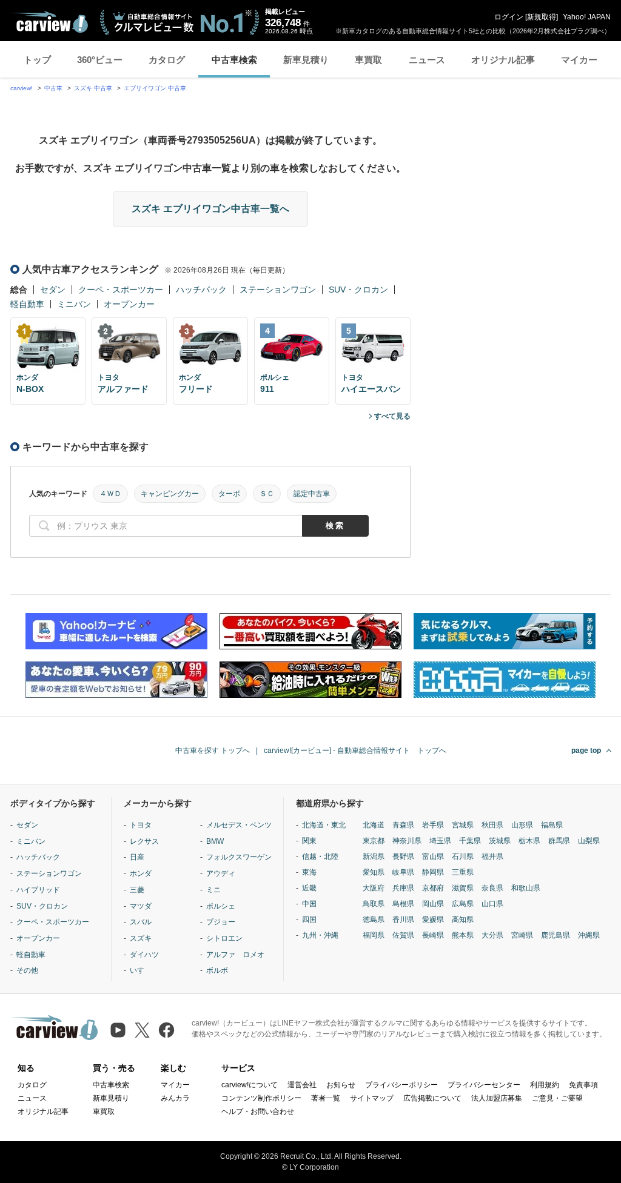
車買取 (368, 60)
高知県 (463, 919)
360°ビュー (100, 60)
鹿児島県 (555, 935)
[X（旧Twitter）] (142, 1030)
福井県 (492, 856)
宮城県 (463, 825)
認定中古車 (312, 493)
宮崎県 (522, 935)
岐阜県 (403, 872)
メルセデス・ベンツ (239, 825)
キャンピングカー (170, 493)
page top (586, 750)
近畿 (309, 888)
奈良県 (492, 888)
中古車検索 (234, 60)
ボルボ (217, 970)
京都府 (433, 888)
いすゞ (141, 970)
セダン (52, 289)
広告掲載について (432, 1098)
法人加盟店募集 (496, 1098)
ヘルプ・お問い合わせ (257, 1111)
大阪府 (373, 888)
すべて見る (392, 416)
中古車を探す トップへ (212, 750)
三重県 (463, 872)
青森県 (403, 825)
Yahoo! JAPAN (587, 17)
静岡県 (433, 872)
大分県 (492, 935)
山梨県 (589, 841)
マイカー (579, 60)
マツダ (141, 906)
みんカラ (175, 1098)
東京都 (373, 841)
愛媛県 (433, 919)
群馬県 (559, 841)
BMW (215, 841)
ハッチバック (201, 289)
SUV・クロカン (358, 289)
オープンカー (129, 304)
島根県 (403, 904)
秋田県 (492, 825)
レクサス (144, 841)
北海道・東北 (324, 825)
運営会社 (302, 1085)
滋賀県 (463, 888)
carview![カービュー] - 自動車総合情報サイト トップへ (355, 750)
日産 (137, 857)
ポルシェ (220, 906)
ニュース (427, 60)
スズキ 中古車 (93, 88)
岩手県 (433, 825)
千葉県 (470, 841)
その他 (27, 970)
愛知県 (373, 872)
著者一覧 (325, 1098)
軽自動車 (27, 304)
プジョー (220, 922)
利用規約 (544, 1085)
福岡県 (373, 935)
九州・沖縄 (320, 935)
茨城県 (500, 841)
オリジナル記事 (503, 60)
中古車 (53, 88)
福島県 (552, 825)
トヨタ (141, 825)
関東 (309, 841)
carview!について (249, 1085)
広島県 (463, 904)
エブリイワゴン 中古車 (155, 88)
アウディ (220, 873)
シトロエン (224, 938)
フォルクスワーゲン (239, 857)
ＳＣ (267, 493)
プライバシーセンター (484, 1085)
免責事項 (583, 1085)
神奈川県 (406, 841)
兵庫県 (403, 888)
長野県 (403, 856)
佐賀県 (403, 935)
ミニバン (74, 304)
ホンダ (141, 873)
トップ (37, 60)
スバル (141, 922)
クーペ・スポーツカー (120, 289)
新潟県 (373, 856)
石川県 (463, 856)
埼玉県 (440, 841)
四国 (309, 919)
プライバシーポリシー (401, 1085)
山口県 (492, 904)
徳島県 (373, 919)
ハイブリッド (38, 890)
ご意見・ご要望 (557, 1098)
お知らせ (340, 1085)
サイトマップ (372, 1098)
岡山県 (433, 904)
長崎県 (433, 935)
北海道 (373, 825)
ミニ (213, 890)
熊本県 (463, 935)
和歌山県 (525, 888)
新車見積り (306, 60)
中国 (309, 904)
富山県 (433, 856)
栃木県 (529, 841)
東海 (309, 872)
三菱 (137, 890)
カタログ (167, 60)
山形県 (522, 825)
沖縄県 (589, 935)
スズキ (141, 938)
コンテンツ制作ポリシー (261, 1098)
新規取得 (541, 17)
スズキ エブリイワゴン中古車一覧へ (210, 209)
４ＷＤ (110, 493)
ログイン (508, 17)
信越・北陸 (320, 856)
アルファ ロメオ (235, 954)
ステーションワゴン (278, 289)
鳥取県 (373, 904)
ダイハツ (144, 954)
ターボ (229, 493)
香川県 (403, 919)
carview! (21, 88)
